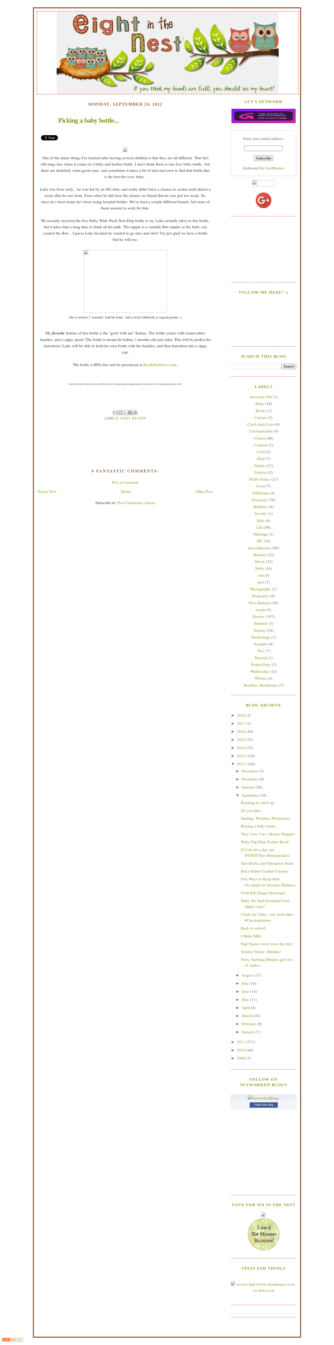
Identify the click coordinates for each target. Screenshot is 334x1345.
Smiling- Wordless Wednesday (265, 818)
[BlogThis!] (120, 412)
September (251, 795)
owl (261, 575)
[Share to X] (125, 412)
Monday (259, 554)
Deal (261, 458)
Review (139, 418)
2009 (241, 1058)
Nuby (125, 418)
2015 (241, 739)
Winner (261, 678)
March (247, 1015)
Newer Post (47, 491)
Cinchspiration (261, 431)
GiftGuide (261, 492)
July (245, 983)
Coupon (260, 444)
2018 (241, 715)
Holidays (260, 506)
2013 (241, 755)
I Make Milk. (251, 935)
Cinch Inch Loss (260, 424)
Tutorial (260, 657)
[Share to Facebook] (130, 412)
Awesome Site (260, 396)
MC (260, 540)
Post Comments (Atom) (136, 502)
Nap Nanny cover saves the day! (267, 943)
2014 (241, 747)
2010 (241, 1049)
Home (126, 491)
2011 (241, 1041)
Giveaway (260, 499)
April (246, 1007)
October (249, 787)
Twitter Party (260, 664)
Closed (259, 438)
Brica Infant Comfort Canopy (264, 871)
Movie (260, 561)
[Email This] (115, 412)
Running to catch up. (258, 802)
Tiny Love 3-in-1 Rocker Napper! (268, 833)
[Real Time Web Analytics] (12, 1340)
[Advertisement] (263, 249)
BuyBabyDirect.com (160, 364)
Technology (260, 637)
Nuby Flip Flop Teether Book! (265, 841)
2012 (241, 763)
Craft (261, 451)
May (246, 999)
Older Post (204, 491)
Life (260, 527)
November (250, 779)
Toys (261, 650)
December (250, 770)
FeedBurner (274, 167)
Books (260, 410)
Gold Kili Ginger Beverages (263, 892)
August (248, 975)
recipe (261, 609)
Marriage (260, 534)
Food (261, 485)
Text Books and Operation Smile (267, 863)
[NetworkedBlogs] (263, 1098)
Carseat (261, 417)
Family (259, 465)
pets (261, 582)
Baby (259, 403)
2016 (241, 731)
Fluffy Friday (259, 479)
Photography (260, 588)
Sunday (260, 630)
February (249, 1023)
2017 (241, 723)
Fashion (260, 472)
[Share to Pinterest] (135, 412)
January (248, 1031)
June (246, 991)
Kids (261, 520)
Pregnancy (260, 595)
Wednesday (259, 671)
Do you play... (252, 810)
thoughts (261, 643)
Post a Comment (125, 482)
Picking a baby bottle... (259, 826)
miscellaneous (259, 547)
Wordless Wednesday (260, 685)
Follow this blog (263, 1104)
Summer (260, 623)
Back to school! (253, 928)
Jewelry (260, 513)
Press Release (260, 602)
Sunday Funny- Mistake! (261, 951)
